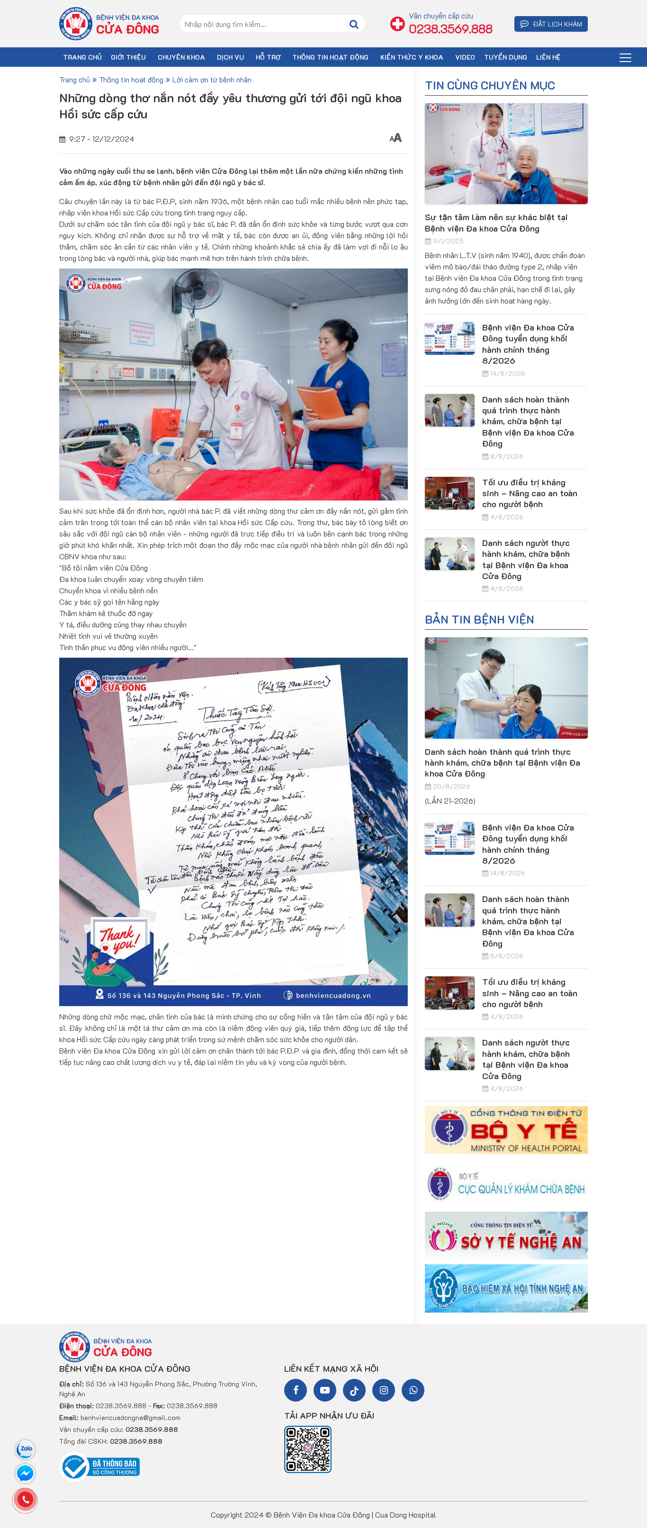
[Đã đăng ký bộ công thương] (99, 1465)
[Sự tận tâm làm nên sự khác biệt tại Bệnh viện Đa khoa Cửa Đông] (506, 153)
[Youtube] (325, 1390)
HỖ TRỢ (268, 57)
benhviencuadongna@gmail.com (130, 1417)
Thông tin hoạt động (330, 57)
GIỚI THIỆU (128, 57)
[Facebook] (295, 1390)
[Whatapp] (413, 1390)
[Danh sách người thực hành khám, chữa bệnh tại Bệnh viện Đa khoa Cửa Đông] (450, 553)
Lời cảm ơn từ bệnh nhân (212, 79)
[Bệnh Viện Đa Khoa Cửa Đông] (105, 1345)
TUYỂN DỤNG (505, 57)
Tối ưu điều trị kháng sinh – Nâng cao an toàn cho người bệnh (529, 493)
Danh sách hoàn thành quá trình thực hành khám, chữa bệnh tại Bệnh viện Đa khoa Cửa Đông (528, 421)
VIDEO (465, 57)
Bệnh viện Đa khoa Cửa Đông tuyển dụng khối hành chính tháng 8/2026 (528, 344)
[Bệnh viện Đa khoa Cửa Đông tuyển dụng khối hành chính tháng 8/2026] (450, 338)
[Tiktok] (354, 1390)
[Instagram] (383, 1390)
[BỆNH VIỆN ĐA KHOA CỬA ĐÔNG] (109, 22)
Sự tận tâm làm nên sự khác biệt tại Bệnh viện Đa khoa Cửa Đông (496, 222)
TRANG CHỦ (82, 57)
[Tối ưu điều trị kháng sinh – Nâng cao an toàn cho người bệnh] (450, 493)
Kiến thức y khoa (411, 57)
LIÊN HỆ (548, 57)
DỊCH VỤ (230, 57)
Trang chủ (74, 79)
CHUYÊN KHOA (181, 57)
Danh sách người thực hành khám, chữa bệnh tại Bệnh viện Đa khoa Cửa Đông (526, 559)
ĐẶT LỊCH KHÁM (556, 23)
